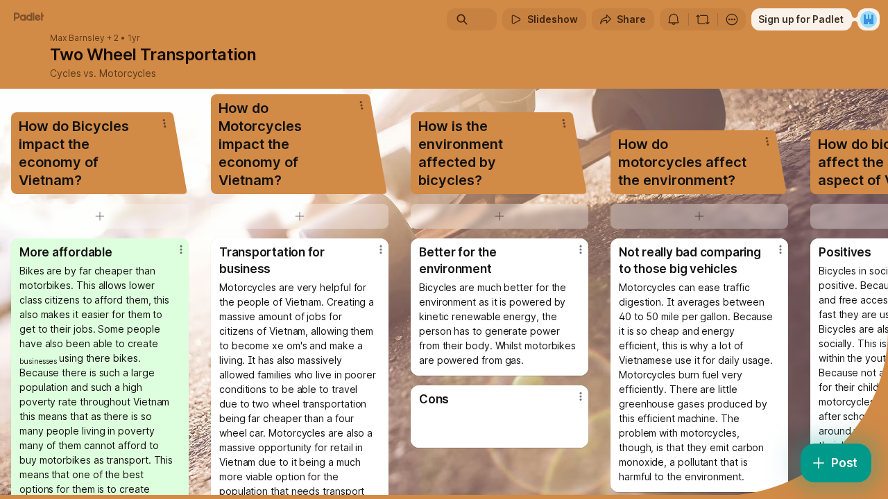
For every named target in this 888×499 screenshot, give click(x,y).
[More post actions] (181, 249)
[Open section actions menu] (164, 123)
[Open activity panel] (674, 19)
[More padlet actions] (732, 19)
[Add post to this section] (100, 216)
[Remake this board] (703, 19)
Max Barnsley (77, 38)
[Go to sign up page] (868, 19)
